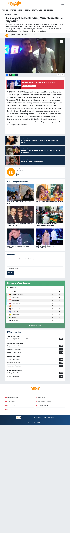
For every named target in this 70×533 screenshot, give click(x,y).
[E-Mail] (17, 174)
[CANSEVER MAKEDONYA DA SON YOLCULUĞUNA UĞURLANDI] (49, 214)
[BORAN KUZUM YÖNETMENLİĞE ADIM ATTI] (20, 192)
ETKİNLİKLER (48, 10)
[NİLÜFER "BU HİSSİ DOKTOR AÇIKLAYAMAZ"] (49, 236)
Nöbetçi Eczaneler (13, 397)
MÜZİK (20, 10)
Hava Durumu (41, 397)
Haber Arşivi (11, 410)
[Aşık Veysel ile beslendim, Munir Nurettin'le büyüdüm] (35, 55)
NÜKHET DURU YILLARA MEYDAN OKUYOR (49, 201)
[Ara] (61, 4)
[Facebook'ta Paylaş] (7, 75)
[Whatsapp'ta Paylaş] (13, 75)
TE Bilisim (19, 171)
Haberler (8, 15)
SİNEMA (27, 10)
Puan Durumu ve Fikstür (44, 401)
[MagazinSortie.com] (14, 4)
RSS (19, 417)
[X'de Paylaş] (10, 75)
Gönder (10, 273)
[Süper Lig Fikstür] (62, 332)
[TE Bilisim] (11, 172)
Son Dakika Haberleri (43, 405)
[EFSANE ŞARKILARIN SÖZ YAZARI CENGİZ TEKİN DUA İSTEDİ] (20, 214)
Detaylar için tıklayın (35, 325)
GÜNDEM (4, 10)
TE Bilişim (39, 422)
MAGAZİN (13, 10)
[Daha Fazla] (16, 75)
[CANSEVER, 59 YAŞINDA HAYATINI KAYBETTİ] (20, 236)
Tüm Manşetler (11, 405)
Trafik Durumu (11, 401)
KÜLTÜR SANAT (37, 10)
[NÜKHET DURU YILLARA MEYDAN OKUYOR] (49, 192)
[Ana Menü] (63, 4)
